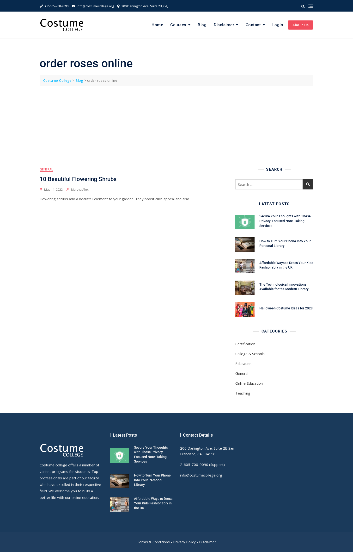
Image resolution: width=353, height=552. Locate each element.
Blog (202, 24)
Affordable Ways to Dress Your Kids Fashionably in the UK (153, 503)
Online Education (249, 383)
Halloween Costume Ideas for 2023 (286, 308)
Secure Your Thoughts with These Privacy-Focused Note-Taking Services (285, 220)
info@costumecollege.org (95, 6)
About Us (300, 25)
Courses (178, 24)
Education (243, 363)
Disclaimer (224, 24)
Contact (253, 24)
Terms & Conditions (153, 541)
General (46, 169)
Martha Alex (80, 189)
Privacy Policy (184, 541)
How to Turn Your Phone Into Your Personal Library (152, 480)
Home (157, 24)
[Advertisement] (178, 122)
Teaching (242, 393)
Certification (245, 343)
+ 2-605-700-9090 (56, 6)
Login (277, 24)
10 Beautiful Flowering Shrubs (78, 179)
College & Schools (250, 353)
